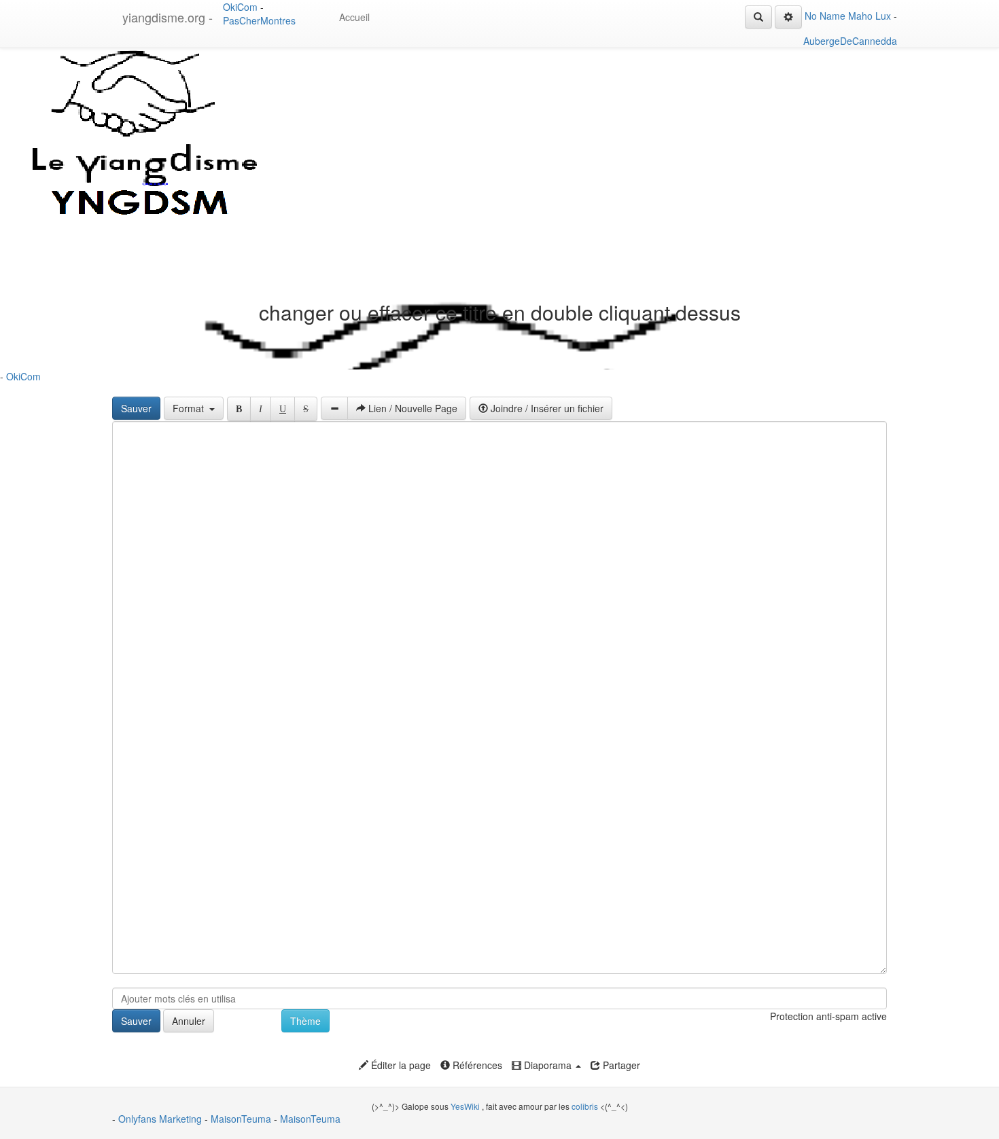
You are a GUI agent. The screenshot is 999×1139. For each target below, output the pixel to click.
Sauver (136, 408)
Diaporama (547, 1065)
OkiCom (241, 7)
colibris (585, 1106)
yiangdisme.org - (167, 17)
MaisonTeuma (242, 1118)
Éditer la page (399, 1065)
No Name (825, 15)
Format (191, 408)
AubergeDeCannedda (850, 41)
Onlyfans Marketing (161, 1118)
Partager (620, 1065)
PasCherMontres (259, 20)
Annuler (188, 1021)
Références (476, 1065)
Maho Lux (869, 15)
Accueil (354, 17)
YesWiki (465, 1106)
